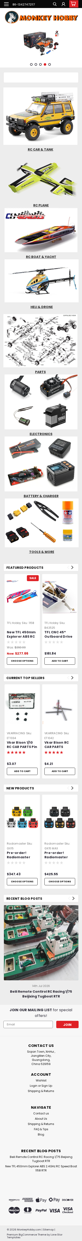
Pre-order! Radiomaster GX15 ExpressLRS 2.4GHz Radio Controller (21, 855)
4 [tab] (45, 64)
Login (33, 1086)
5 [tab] (49, 64)
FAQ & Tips (41, 1129)
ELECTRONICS (41, 434)
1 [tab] (31, 64)
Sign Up (46, 1086)
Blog (41, 1134)
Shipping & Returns (41, 1091)
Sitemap (48, 1229)
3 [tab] (40, 64)
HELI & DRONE (42, 307)
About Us (41, 1119)
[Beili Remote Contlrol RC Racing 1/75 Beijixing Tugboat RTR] (41, 943)
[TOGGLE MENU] (6, 4)
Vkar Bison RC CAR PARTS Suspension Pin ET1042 (58, 745)
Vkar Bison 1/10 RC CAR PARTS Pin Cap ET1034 (22, 745)
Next (78, 43)
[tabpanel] (41, 42)
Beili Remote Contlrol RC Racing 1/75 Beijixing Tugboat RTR (41, 994)
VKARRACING (16, 733)
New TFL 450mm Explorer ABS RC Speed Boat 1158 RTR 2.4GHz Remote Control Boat (21, 634)
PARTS (40, 372)
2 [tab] (36, 64)
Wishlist (41, 1080)
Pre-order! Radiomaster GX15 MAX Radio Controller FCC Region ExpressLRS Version (58, 855)
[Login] (63, 5)
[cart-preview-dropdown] (73, 4)
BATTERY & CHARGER (41, 496)
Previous (4, 43)
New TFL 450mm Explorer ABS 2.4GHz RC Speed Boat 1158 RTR (41, 1168)
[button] (41, 116)
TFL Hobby (14, 623)
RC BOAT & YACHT (41, 257)
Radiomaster (16, 843)
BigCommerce (28, 1234)
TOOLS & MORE (41, 552)
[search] (54, 5)
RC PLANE (41, 205)
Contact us (41, 1113)
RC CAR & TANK (40, 149)
